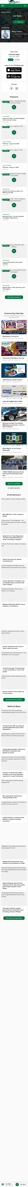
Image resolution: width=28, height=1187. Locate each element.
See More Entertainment (14, 699)
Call (11, 59)
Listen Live (20, 22)
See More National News (14, 918)
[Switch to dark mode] (2, 6)
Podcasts (14, 97)
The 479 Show (7, 141)
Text (18, 59)
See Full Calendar (14, 483)
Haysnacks (6, 189)
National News (14, 706)
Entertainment (14, 495)
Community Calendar (14, 313)
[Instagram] (16, 88)
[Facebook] (11, 88)
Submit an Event (15, 488)
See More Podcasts (14, 297)
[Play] (17, 1184)
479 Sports (6, 116)
